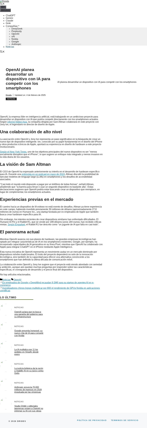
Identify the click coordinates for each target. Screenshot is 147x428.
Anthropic (16, 44)
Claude (9, 20)
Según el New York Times (13, 152)
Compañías (12, 26)
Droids (9, 95)
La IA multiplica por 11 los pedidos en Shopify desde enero (26, 352)
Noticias (10, 47)
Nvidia (14, 39)
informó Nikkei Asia (17, 122)
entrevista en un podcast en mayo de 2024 (43, 174)
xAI (13, 36)
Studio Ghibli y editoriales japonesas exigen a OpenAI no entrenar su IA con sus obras (28, 408)
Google (15, 41)
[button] (2, 4)
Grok (8, 23)
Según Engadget (16, 224)
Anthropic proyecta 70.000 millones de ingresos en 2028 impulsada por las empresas (28, 389)
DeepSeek (16, 28)
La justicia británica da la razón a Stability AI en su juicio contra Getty (28, 370)
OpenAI (15, 34)
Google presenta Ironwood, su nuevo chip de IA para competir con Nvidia (28, 333)
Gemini (9, 18)
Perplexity (16, 31)
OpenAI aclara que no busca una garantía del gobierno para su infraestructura (28, 314)
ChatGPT (10, 15)
